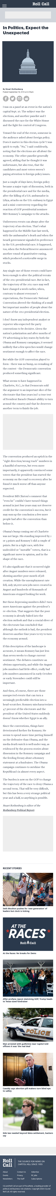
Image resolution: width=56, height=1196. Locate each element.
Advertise (35, 1172)
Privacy (20, 1175)
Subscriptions (36, 1179)
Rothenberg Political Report (18, 810)
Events (5, 1175)
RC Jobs (34, 1175)
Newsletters (7, 1179)
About (5, 1172)
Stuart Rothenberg (14, 89)
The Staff (20, 1179)
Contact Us (21, 1172)
